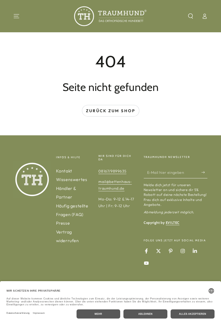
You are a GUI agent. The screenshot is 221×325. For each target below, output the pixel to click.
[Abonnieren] (204, 172)
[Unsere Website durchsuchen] (191, 16)
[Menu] (16, 16)
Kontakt (64, 171)
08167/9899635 (112, 171)
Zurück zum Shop (110, 110)
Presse (63, 223)
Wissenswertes (71, 179)
